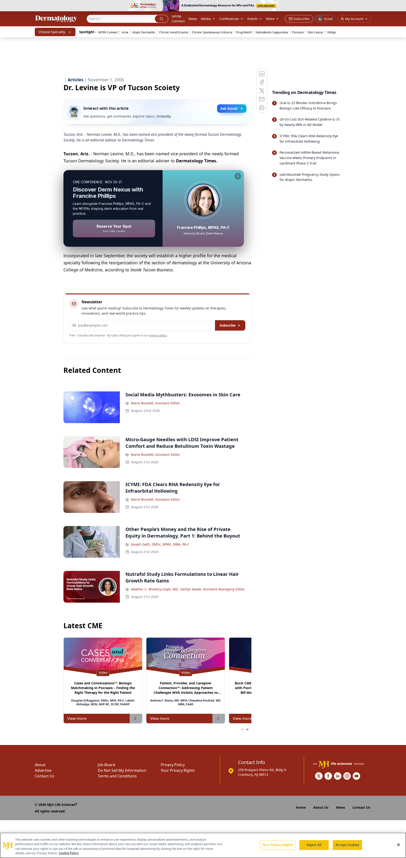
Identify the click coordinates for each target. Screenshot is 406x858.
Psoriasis (298, 32)
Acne (125, 32)
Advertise (43, 770)
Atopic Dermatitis (143, 32)
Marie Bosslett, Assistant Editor (155, 403)
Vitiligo (331, 32)
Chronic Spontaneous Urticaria (212, 32)
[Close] (398, 844)
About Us (320, 807)
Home (301, 807)
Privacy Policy (173, 764)
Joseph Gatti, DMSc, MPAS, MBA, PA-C (160, 544)
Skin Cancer (315, 32)
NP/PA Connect (178, 18)
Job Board (106, 764)
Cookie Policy (69, 853)
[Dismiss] (237, 176)
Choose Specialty (52, 32)
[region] (203, 845)
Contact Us (44, 776)
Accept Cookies (347, 845)
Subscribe (227, 325)
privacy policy (158, 335)
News (192, 18)
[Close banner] (400, 6)
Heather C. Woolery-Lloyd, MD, (155, 589)
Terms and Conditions (117, 776)
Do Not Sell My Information (122, 770)
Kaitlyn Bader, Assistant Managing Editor (212, 589)
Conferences (229, 18)
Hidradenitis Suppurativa (272, 32)
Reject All (314, 845)
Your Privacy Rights (178, 770)
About (40, 764)
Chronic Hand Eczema (173, 32)
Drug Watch (244, 32)
